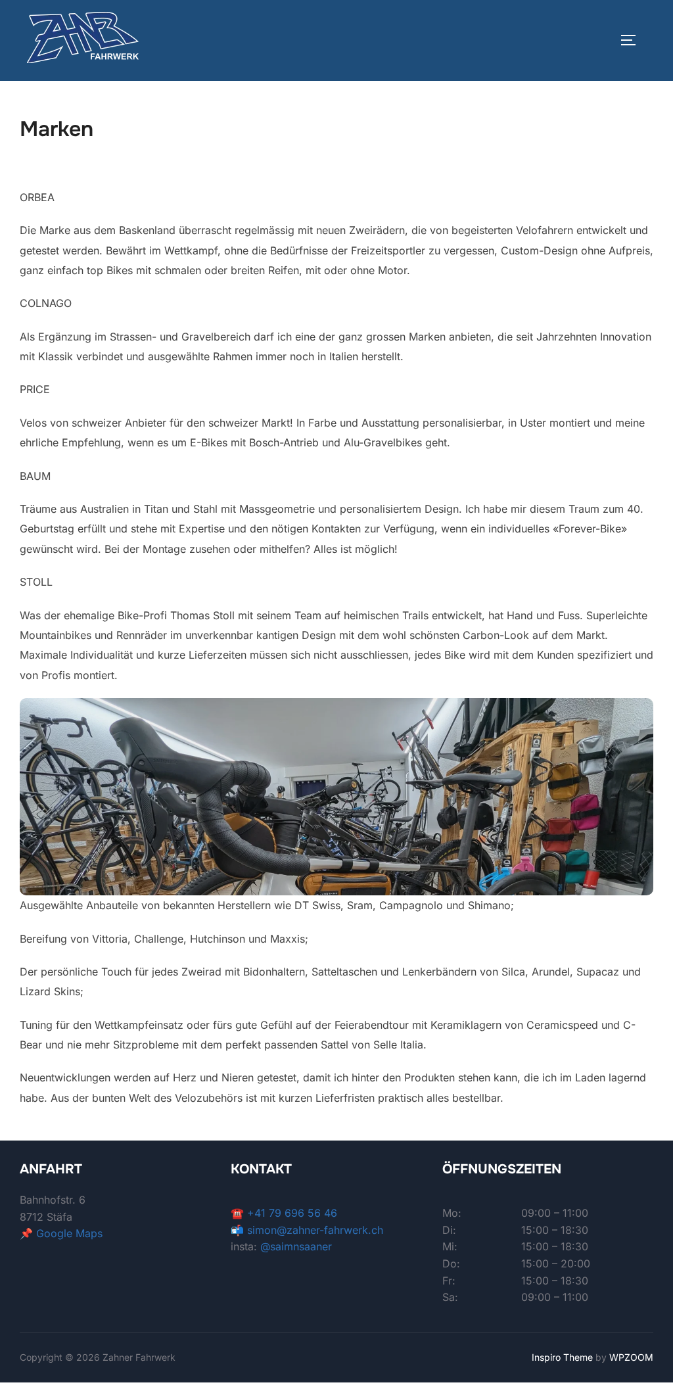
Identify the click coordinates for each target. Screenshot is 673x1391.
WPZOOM (631, 1357)
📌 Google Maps (61, 1233)
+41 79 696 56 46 (292, 1212)
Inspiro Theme (562, 1357)
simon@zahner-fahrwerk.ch (315, 1230)
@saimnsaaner (296, 1246)
